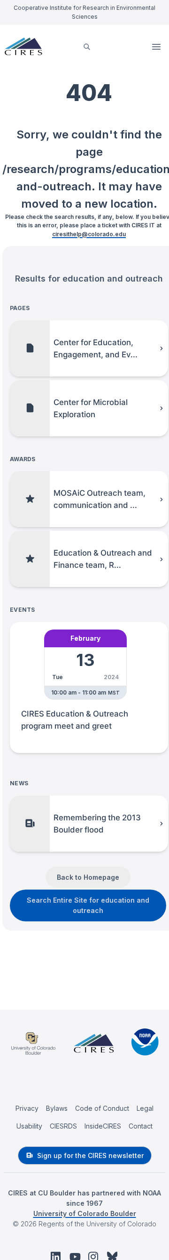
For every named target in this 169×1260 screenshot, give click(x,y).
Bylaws (57, 1108)
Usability (29, 1126)
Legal (145, 1108)
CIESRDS (63, 1126)
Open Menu (157, 46)
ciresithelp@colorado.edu (89, 234)
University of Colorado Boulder (84, 1213)
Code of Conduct (102, 1108)
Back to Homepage (88, 877)
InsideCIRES (102, 1126)
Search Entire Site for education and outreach (88, 905)
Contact (141, 1126)
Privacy (26, 1108)
